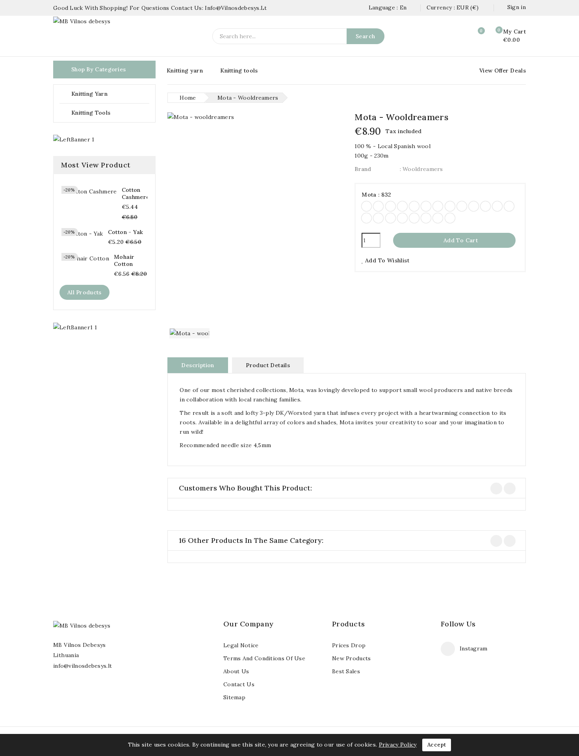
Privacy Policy (398, 744)
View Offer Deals (502, 70)
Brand (362, 169)
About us (236, 671)
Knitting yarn (185, 70)
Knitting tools (239, 70)
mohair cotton (124, 260)
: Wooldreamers (421, 169)
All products (84, 292)
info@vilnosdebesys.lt (82, 665)
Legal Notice (241, 645)
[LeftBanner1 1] (75, 327)
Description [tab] (197, 365)
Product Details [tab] (268, 365)
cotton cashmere (136, 193)
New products (351, 658)
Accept (436, 744)
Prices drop (349, 645)
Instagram (474, 648)
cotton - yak (125, 232)
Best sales (346, 671)
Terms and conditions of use (264, 658)
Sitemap (234, 697)
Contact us (238, 684)
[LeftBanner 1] (74, 139)
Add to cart (455, 240)
